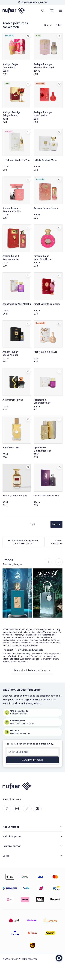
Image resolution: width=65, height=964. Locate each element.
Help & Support (12, 836)
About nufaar (11, 826)
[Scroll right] (59, 561)
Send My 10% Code (32, 760)
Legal (6, 855)
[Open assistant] (59, 958)
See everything (12, 564)
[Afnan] (47, 593)
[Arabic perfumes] (14, 10)
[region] (32, 593)
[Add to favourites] (26, 37)
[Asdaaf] (17, 593)
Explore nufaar (12, 846)
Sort (46, 25)
